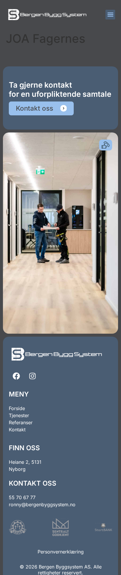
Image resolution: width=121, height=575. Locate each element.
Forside (17, 408)
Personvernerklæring (61, 552)
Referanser (21, 422)
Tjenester (19, 415)
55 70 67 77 (22, 497)
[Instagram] (32, 376)
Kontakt (17, 430)
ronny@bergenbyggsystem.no (42, 504)
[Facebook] (16, 376)
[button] (110, 14)
